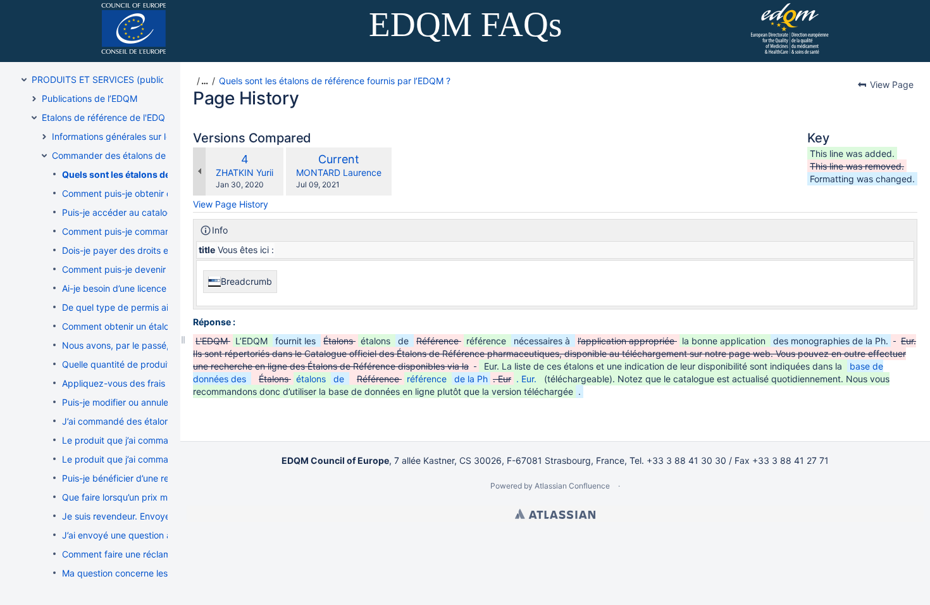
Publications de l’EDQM (89, 98)
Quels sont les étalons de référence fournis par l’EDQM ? (334, 80)
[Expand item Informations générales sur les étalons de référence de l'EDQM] (44, 137)
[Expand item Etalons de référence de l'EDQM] (34, 118)
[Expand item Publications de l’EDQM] (34, 99)
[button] (200, 81)
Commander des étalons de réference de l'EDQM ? (156, 155)
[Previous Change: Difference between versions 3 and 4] (199, 171)
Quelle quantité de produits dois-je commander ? (163, 364)
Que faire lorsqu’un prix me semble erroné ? (151, 497)
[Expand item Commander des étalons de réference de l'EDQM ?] (44, 156)
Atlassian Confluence (572, 485)
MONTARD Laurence (338, 172)
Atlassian (555, 514)
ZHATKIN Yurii (244, 172)
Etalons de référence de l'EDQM (107, 117)
